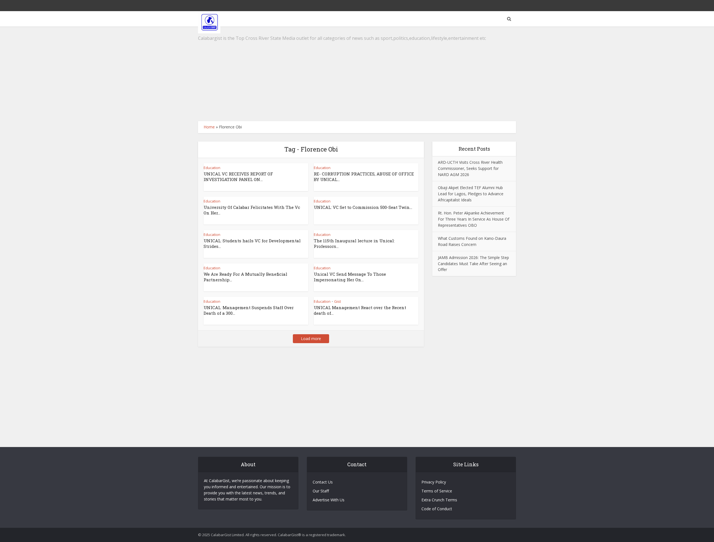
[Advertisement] (357, 74)
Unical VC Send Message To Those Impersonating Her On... (350, 276)
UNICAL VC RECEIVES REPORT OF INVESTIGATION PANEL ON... (238, 176)
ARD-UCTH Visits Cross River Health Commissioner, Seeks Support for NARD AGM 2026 (470, 168)
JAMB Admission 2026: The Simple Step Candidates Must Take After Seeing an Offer (473, 263)
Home (209, 127)
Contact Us (323, 482)
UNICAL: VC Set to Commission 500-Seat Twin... (363, 207)
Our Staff (321, 491)
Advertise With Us (328, 499)
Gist (337, 301)
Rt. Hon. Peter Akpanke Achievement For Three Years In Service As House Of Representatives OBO (473, 219)
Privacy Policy (433, 482)
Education (212, 167)
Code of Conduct (436, 508)
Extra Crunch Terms (439, 499)
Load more (311, 338)
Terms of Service (436, 491)
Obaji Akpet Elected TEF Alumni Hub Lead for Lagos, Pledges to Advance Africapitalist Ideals (470, 193)
